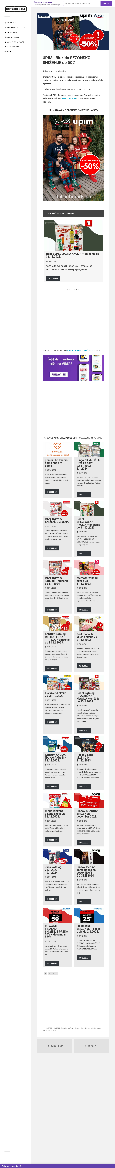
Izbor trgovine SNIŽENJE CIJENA (57, 520)
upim (54, 1031)
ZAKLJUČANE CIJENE (15, 42)
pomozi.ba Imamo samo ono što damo (56, 463)
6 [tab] (79, 289)
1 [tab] (67, 289)
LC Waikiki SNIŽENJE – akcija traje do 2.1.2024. (89, 928)
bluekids (47, 1031)
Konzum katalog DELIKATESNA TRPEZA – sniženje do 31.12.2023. (57, 638)
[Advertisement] (73, 319)
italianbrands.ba (69, 98)
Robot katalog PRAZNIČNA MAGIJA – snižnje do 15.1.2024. (88, 697)
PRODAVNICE (12, 27)
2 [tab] (70, 289)
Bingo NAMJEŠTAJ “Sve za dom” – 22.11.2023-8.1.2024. (89, 464)
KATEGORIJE (12, 32)
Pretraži (106, 3)
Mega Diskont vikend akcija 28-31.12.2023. (55, 813)
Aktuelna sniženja (67, 1028)
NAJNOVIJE (11, 23)
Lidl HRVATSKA (13, 47)
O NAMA (7, 51)
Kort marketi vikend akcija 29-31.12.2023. (87, 637)
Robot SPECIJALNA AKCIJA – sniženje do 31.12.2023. (88, 523)
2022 (58, 1028)
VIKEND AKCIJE (13, 37)
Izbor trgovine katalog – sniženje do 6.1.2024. (69, 255)
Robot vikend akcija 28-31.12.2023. (85, 757)
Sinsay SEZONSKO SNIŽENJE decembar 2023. (88, 813)
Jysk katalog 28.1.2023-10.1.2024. (53, 869)
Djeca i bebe (85, 1028)
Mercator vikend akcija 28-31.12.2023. (87, 580)
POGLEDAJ (53, 278)
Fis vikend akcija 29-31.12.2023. (55, 694)
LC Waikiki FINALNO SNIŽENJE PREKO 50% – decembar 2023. (56, 931)
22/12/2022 (47, 1028)
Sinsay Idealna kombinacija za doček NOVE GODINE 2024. (86, 871)
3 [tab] (72, 289)
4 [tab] (74, 289)
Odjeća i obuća (96, 1028)
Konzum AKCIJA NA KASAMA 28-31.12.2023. (55, 757)
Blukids (77, 1028)
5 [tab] (76, 289)
